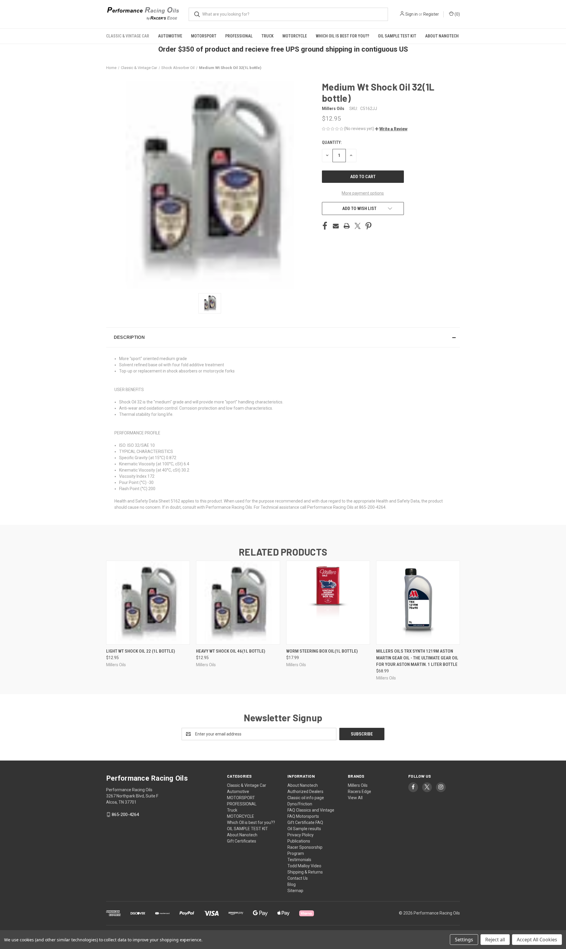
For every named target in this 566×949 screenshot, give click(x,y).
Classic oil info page (305, 797)
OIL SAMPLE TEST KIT (397, 36)
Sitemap (295, 890)
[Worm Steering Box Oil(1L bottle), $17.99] (328, 602)
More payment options (363, 193)
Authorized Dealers (305, 791)
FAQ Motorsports (303, 816)
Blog (291, 884)
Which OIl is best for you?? (342, 36)
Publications (298, 841)
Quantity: (332, 142)
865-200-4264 (125, 814)
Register (431, 14)
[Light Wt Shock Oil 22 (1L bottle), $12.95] (148, 602)
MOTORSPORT (203, 36)
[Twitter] (358, 226)
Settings (464, 939)
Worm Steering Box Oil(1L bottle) (322, 651)
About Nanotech (442, 36)
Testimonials (299, 859)
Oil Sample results (304, 828)
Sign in (411, 14)
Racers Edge (359, 791)
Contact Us (297, 878)
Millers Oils (358, 785)
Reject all (495, 939)
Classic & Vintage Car (127, 36)
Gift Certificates (241, 841)
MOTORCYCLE (294, 36)
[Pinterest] (368, 226)
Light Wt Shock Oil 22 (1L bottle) (140, 651)
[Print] (347, 226)
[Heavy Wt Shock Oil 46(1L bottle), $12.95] (238, 602)
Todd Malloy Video (304, 865)
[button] (391, 129)
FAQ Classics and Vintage (310, 810)
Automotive (170, 36)
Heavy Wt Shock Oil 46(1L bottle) (230, 651)
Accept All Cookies (537, 939)
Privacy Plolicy (300, 835)
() (457, 14)
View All (355, 797)
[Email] (336, 226)
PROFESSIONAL (239, 36)
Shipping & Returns (305, 872)
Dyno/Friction (299, 804)
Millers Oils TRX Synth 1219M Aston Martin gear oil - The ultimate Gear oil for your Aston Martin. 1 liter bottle (417, 657)
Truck (267, 36)
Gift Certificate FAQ (305, 822)
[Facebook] (325, 226)
